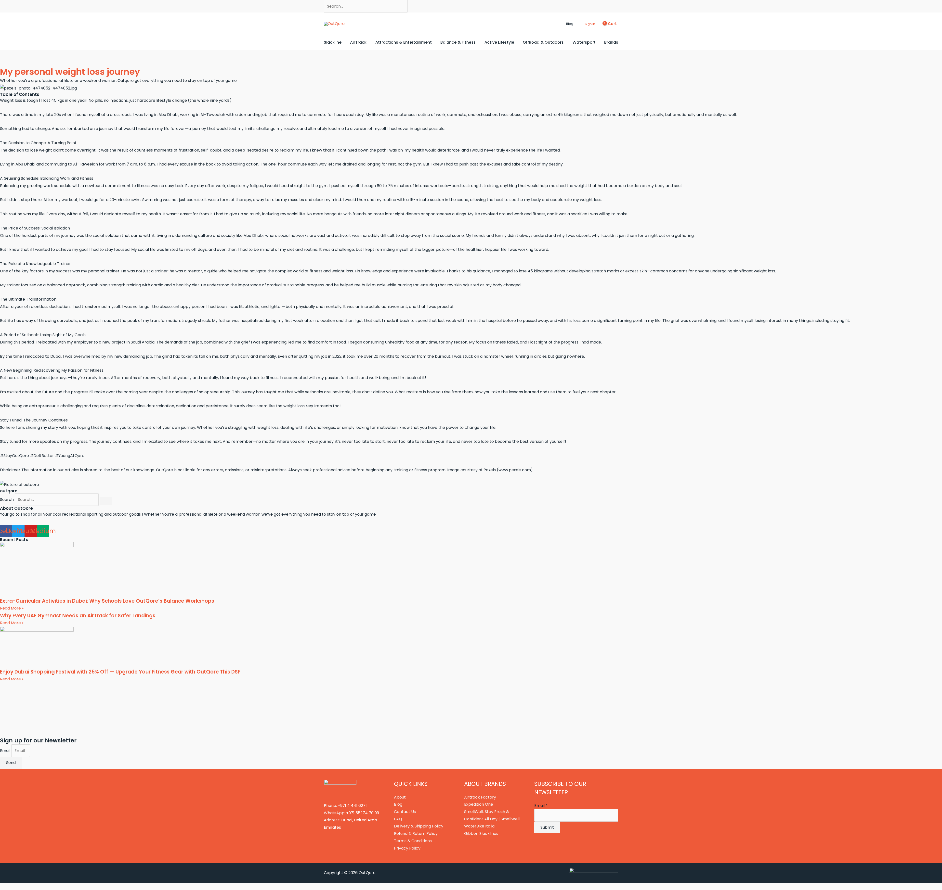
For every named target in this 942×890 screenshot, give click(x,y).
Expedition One (478, 804)
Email (5, 750)
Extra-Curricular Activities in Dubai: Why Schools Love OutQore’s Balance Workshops (107, 601)
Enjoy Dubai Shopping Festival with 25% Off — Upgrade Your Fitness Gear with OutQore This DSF (120, 671)
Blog (398, 804)
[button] (562, 24)
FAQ (398, 819)
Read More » (12, 608)
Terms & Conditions (413, 841)
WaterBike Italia (479, 826)
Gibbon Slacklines (481, 833)
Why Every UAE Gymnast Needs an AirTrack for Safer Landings (77, 615)
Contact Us (405, 811)
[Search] (106, 501)
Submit (547, 827)
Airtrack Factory (480, 797)
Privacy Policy (407, 848)
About (400, 797)
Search (7, 499)
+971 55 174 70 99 (362, 813)
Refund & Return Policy (416, 833)
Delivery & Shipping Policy (418, 826)
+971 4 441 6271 (352, 805)
